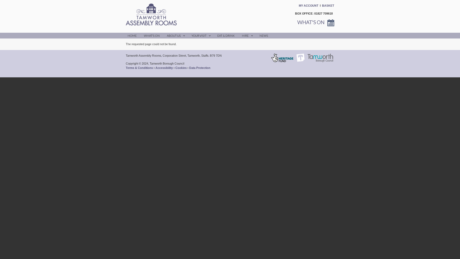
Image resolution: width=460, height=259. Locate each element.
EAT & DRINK (226, 35)
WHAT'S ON (152, 35)
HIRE (245, 35)
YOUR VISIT (199, 35)
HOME (132, 35)
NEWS (263, 35)
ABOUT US (174, 35)
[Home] (153, 14)
